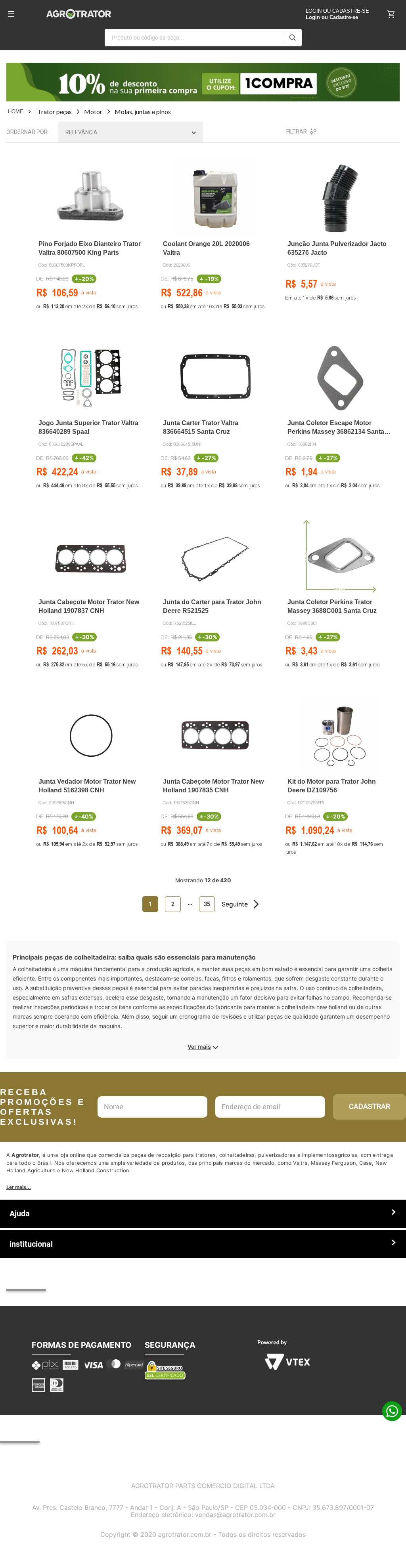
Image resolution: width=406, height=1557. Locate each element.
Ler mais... (18, 1187)
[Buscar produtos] (292, 37)
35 (207, 904)
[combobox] (203, 37)
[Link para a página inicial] (20, 112)
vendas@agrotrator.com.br (235, 1515)
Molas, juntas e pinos (143, 111)
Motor (93, 111)
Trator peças (54, 111)
